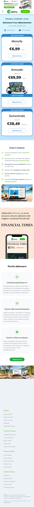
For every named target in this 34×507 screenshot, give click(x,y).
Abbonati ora (17, 56)
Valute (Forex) (8, 467)
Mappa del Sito (8, 414)
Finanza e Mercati (9, 451)
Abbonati (25, 11)
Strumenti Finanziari (10, 431)
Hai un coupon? (26, 30)
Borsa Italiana (8, 455)
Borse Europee (8, 458)
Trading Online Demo (10, 434)
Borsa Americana (9, 461)
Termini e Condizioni (9, 481)
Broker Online (8, 440)
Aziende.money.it (11, 181)
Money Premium (8, 417)
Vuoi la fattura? (11, 30)
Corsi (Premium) (8, 437)
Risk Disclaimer (8, 478)
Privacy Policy (8, 484)
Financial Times (24, 160)
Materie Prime (8, 464)
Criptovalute (7, 443)
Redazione (7, 475)
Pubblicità (6, 423)
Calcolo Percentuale (9, 446)
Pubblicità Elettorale (9, 426)
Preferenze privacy (9, 487)
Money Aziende (8, 420)
